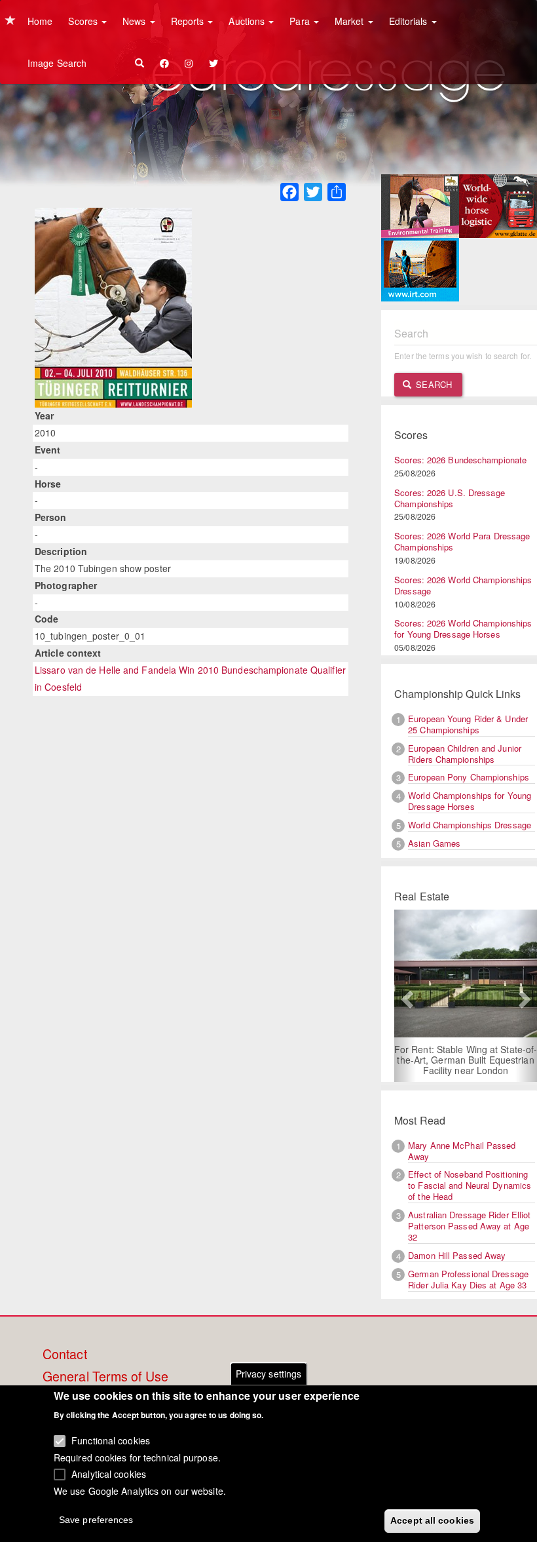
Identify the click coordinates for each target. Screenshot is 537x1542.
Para (300, 21)
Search (432, 384)
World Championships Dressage (469, 825)
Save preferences (96, 1519)
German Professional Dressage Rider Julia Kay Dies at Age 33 (468, 1279)
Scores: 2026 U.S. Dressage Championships (449, 498)
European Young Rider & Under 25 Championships (468, 724)
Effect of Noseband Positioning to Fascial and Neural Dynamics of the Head (469, 1185)
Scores (84, 21)
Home (40, 21)
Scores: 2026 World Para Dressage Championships (462, 541)
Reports (189, 21)
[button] (405, 996)
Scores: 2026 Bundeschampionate (460, 459)
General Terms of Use (105, 1376)
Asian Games (434, 843)
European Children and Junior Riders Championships (464, 753)
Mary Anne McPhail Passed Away (461, 1151)
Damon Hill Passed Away (457, 1255)
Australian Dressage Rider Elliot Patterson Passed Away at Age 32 (469, 1225)
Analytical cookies (108, 1473)
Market (351, 21)
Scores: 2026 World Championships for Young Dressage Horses (463, 628)
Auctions (248, 21)
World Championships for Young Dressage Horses (469, 801)
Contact (65, 1354)
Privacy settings (269, 1373)
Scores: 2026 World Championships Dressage (463, 585)
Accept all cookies (432, 1520)
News (135, 21)
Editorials (409, 21)
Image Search (57, 62)
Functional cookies (110, 1440)
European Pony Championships (468, 777)
